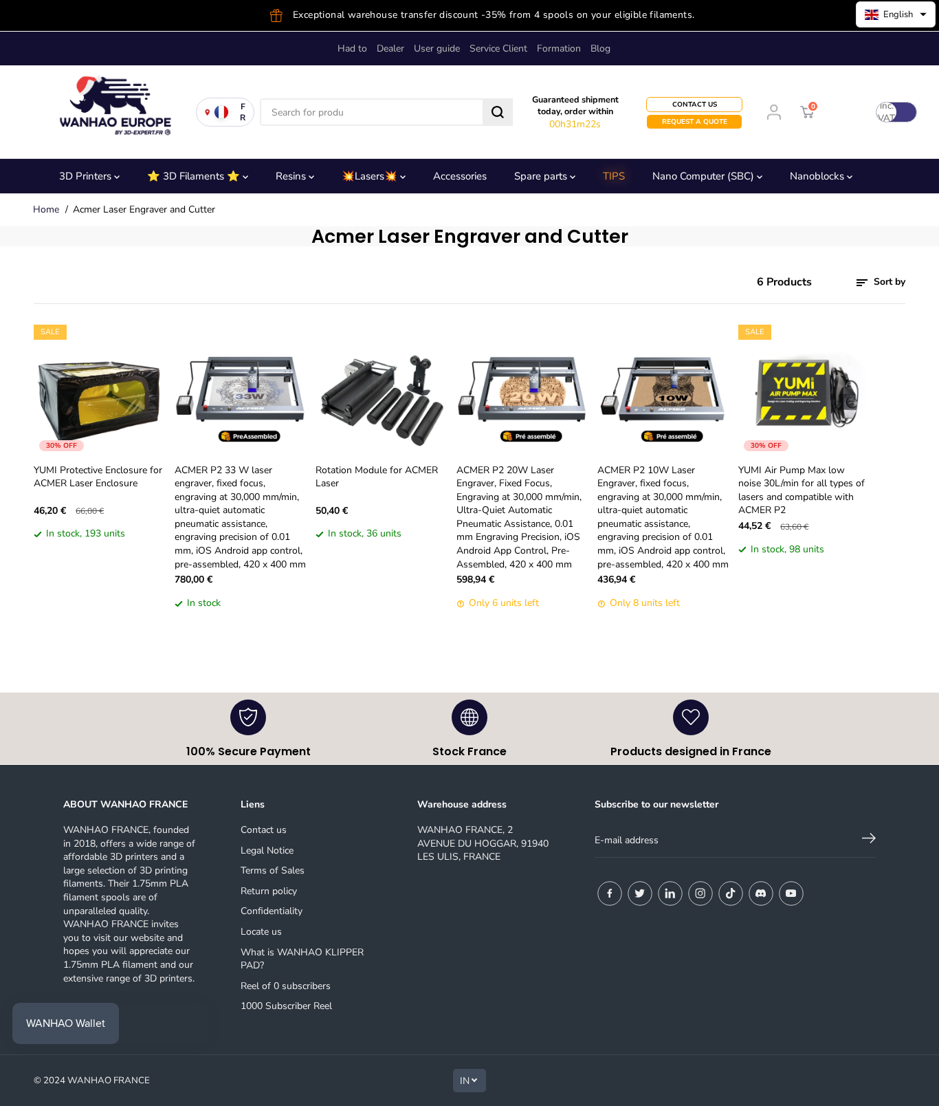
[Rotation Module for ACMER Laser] (381, 390)
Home (46, 209)
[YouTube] (791, 893)
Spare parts (542, 176)
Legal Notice (267, 850)
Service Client (498, 48)
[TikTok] (731, 893)
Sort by (888, 281)
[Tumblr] (761, 893)
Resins (292, 176)
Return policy (269, 891)
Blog (600, 48)
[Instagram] (700, 893)
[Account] (774, 112)
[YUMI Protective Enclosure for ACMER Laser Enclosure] (99, 390)
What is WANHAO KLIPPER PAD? (302, 959)
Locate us (261, 931)
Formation (559, 48)
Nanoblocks (818, 176)
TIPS (614, 176)
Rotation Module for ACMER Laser (377, 477)
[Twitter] (640, 893)
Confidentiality (271, 911)
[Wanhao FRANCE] (110, 112)
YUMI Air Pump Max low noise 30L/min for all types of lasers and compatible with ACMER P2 (801, 490)
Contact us (264, 829)
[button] (896, 14)
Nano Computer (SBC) (704, 176)
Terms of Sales (273, 870)
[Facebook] (610, 893)
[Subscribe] (869, 840)
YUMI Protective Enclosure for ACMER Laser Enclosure (98, 477)
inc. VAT (886, 112)
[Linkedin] (670, 893)
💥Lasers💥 (371, 176)
